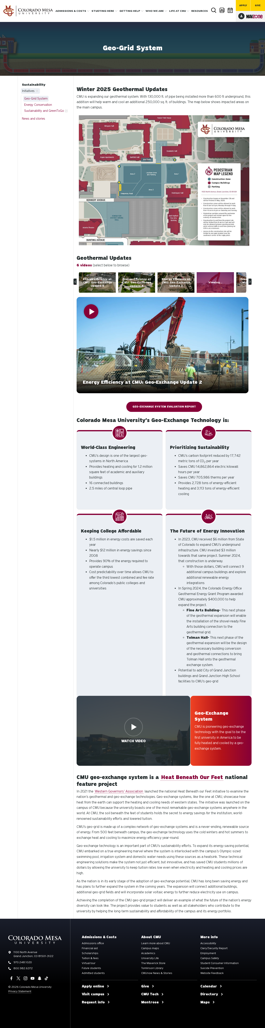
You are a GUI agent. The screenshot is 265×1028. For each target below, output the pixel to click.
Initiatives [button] (28, 91)
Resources (199, 11)
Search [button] (213, 10)
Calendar (230, 10)
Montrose (150, 1002)
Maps (205, 1002)
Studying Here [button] (103, 11)
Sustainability (33, 85)
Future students (91, 968)
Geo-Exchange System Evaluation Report (164, 406)
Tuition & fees (90, 958)
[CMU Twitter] (18, 978)
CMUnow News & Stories (156, 973)
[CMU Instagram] (25, 978)
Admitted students (93, 973)
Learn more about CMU (155, 943)
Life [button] (177, 11)
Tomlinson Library (152, 968)
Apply (243, 5)
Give (258, 5)
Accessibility (208, 943)
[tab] (107, 282)
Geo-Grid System (36, 98)
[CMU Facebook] (11, 978)
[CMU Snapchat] (39, 978)
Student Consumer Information (219, 963)
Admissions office (93, 943)
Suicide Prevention (212, 968)
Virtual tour (88, 963)
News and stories (33, 118)
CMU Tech (150, 994)
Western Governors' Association (119, 791)
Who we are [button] (155, 11)
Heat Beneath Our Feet (192, 777)
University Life (150, 958)
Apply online (93, 986)
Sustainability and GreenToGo (44, 111)
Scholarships (90, 953)
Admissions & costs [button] (70, 11)
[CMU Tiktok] (46, 978)
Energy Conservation (38, 105)
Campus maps (150, 948)
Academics (148, 953)
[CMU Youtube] (32, 978)
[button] (162, 345)
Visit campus (93, 994)
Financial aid (90, 948)
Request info (93, 1002)
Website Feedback (212, 973)
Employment (208, 953)
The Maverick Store (153, 963)
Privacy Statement (19, 991)
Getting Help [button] (129, 11)
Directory (222, 10)
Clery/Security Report (214, 948)
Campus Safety (209, 958)
